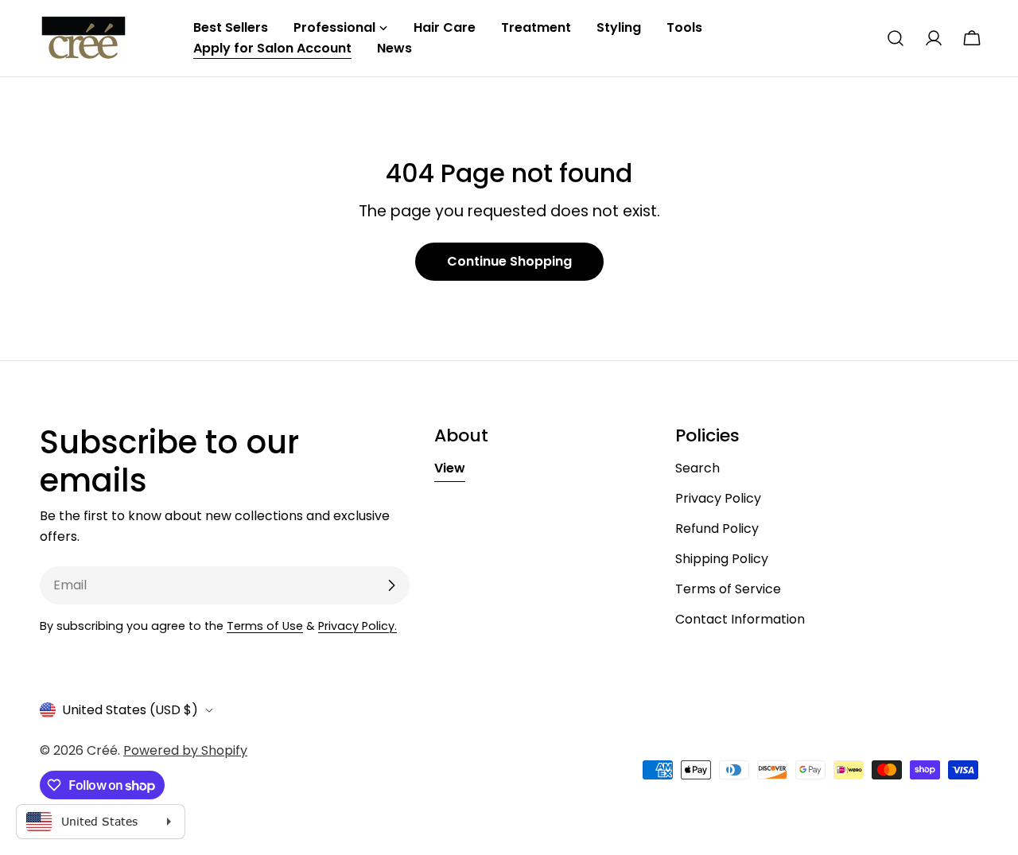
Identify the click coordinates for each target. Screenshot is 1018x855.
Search (697, 468)
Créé (102, 750)
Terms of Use (265, 626)
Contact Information (740, 619)
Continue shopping (509, 261)
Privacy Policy (718, 498)
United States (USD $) (130, 710)
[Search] (895, 38)
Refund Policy (717, 528)
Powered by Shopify (185, 750)
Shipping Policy (721, 559)
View (449, 468)
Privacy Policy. (357, 626)
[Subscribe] (391, 585)
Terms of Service (728, 589)
